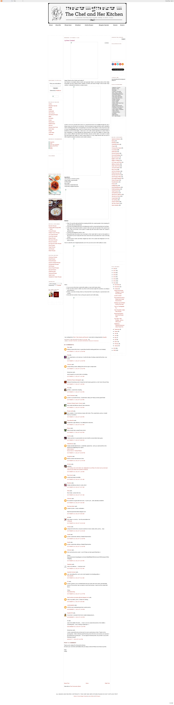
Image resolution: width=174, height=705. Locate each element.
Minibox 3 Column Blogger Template (80, 696)
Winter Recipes (52, 250)
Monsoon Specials (53, 241)
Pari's (74, 337)
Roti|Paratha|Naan (116, 189)
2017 (114, 270)
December (117, 284)
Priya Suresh (70, 475)
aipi (68, 517)
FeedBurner (58, 90)
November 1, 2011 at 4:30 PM (76, 617)
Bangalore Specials (53, 105)
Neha (68, 490)
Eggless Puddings (94, 340)
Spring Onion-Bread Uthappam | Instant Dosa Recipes (119, 292)
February (117, 343)
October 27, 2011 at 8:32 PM (75, 432)
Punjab (50, 130)
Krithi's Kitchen (70, 449)
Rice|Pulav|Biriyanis (116, 187)
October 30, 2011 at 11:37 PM (76, 593)
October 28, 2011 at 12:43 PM (76, 538)
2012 (114, 280)
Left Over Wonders (116, 171)
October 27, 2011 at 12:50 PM (76, 360)
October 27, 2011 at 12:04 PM (76, 351)
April (116, 339)
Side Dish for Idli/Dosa (117, 194)
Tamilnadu (51, 134)
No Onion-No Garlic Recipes (55, 243)
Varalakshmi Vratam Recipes (55, 276)
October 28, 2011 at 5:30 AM (75, 502)
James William (91, 696)
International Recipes (53, 114)
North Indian (51, 129)
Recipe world (70, 411)
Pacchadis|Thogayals (116, 178)
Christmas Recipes (53, 257)
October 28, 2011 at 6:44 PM (75, 560)
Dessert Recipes (73, 340)
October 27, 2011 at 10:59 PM (76, 452)
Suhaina (69, 526)
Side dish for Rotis (116, 196)
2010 (114, 348)
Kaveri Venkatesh (71, 395)
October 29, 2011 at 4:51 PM (75, 568)
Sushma (69, 436)
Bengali (50, 107)
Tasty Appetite (70, 575)
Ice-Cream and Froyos (117, 162)
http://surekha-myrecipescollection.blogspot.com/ (78, 597)
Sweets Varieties (115, 201)
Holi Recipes (51, 266)
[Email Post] (89, 339)
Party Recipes (52, 245)
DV (68, 581)
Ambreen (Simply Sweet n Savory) (75, 403)
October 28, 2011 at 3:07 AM (75, 487)
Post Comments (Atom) (75, 686)
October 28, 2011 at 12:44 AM (76, 460)
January (116, 345)
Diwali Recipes (52, 259)
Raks (68, 347)
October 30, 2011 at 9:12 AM (75, 577)
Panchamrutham (71, 506)
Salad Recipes (115, 190)
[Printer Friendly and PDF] (106, 43)
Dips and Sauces (115, 156)
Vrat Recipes (51, 248)
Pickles (113, 183)
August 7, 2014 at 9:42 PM (75, 639)
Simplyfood (69, 456)
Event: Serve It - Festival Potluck (74, 450)
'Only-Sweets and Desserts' (82, 337)
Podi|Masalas (115, 185)
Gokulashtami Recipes (54, 264)
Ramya (68, 428)
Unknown (69, 364)
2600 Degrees (97, 696)
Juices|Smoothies (116, 167)
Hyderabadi (51, 111)
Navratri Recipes (52, 269)
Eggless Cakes (115, 158)
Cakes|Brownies (115, 144)
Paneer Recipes (115, 180)
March (116, 341)
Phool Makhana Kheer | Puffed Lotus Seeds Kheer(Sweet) (119, 299)
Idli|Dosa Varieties (116, 164)
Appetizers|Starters (116, 139)
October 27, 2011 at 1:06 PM (75, 384)
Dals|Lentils (114, 151)
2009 (114, 350)
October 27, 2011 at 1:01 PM (75, 376)
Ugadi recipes (52, 275)
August (116, 331)
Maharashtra (51, 121)
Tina (68, 387)
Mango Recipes (52, 238)
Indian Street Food (116, 165)
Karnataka (51, 118)
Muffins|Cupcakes (116, 173)
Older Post (107, 683)
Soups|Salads (115, 198)
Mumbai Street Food (53, 127)
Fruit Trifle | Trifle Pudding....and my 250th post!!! (118, 320)
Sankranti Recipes (53, 273)
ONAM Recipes (52, 271)
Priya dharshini (70, 420)
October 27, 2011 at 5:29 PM (75, 399)
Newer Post (66, 683)
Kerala (50, 120)
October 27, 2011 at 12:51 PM (76, 368)
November (117, 286)
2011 (114, 282)
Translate (59, 285)
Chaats (113, 146)
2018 (114, 268)
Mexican (50, 125)
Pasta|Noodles (115, 182)
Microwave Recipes (53, 239)
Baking (113, 140)
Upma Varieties (115, 205)
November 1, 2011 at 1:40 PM (76, 609)
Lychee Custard (117, 295)
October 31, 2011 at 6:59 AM (75, 601)
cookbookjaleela (70, 605)
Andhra (50, 103)
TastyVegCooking (71, 591)
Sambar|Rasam (115, 192)
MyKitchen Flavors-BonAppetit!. (74, 380)
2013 (114, 278)
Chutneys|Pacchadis (116, 148)
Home (87, 683)
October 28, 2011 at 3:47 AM (75, 495)
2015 (114, 274)
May (116, 337)
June (116, 335)
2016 (114, 272)
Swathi (68, 534)
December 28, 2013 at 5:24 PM (76, 626)
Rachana (69, 483)
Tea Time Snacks (115, 203)
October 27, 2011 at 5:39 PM (75, 407)
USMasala (69, 521)
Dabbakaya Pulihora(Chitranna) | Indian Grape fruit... (119, 325)
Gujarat (50, 109)
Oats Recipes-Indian (116, 176)
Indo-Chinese (52, 112)
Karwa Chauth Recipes (54, 267)
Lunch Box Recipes (53, 236)
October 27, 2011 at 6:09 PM (75, 416)
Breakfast (114, 142)
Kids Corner (114, 169)
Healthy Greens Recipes (54, 232)
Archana (69, 464)
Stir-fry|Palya (115, 199)
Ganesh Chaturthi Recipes (54, 262)
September (117, 329)
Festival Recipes (52, 231)
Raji (68, 355)
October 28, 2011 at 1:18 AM (75, 471)
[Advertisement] (87, 30)
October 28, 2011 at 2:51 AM (75, 479)
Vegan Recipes (52, 247)
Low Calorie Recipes (53, 234)
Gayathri (105, 337)
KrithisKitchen (70, 443)
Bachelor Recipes (53, 225)
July (116, 333)
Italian (50, 116)
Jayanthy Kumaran (71, 572)
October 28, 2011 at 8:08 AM (75, 513)
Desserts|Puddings (83, 340)
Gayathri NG (70, 613)
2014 (114, 276)
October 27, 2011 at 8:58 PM (75, 440)
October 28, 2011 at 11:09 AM (76, 530)
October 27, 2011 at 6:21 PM (75, 424)
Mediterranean (52, 123)
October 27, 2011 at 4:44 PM (75, 392)
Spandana (69, 564)
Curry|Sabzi (114, 149)
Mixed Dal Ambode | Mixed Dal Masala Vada (118, 315)
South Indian (51, 132)
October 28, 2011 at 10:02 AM (76, 523)
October (116, 288)
